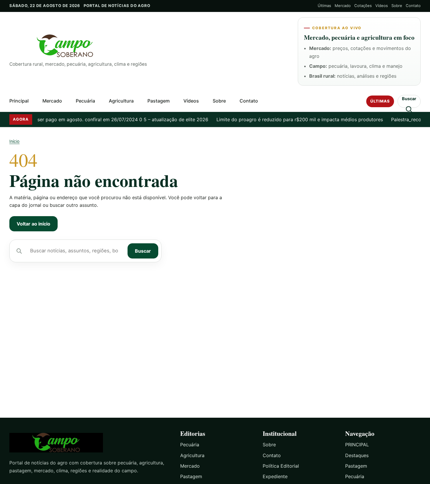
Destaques (357, 455)
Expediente (275, 476)
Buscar (143, 251)
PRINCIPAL (357, 444)
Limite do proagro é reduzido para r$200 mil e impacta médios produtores (292, 119)
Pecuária (85, 101)
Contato (413, 5)
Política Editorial (281, 466)
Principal (19, 101)
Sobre (396, 5)
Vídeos (381, 5)
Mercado (343, 5)
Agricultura (121, 101)
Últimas (324, 5)
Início (14, 141)
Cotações (363, 5)
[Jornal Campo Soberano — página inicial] (148, 46)
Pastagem (158, 101)
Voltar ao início (33, 224)
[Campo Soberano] (89, 442)
